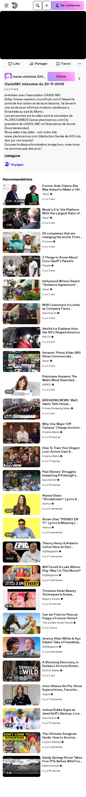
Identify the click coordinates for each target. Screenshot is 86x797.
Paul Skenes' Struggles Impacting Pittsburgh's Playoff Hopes (59, 473)
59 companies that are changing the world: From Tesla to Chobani (61, 235)
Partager (41, 64)
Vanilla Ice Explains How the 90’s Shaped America (61, 330)
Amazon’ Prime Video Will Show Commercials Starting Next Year (61, 354)
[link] (25, 76)
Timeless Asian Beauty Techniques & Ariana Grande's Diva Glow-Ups (60, 592)
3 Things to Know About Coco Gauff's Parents (60, 259)
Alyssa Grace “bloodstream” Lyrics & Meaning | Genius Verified (61, 497)
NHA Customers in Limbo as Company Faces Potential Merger (61, 307)
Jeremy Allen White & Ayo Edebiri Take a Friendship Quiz (61, 640)
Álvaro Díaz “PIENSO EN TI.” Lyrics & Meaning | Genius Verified (60, 521)
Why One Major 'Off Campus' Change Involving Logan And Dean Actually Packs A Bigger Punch (61, 426)
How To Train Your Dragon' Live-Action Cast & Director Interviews (61, 450)
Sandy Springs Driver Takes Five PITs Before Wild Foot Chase (62, 759)
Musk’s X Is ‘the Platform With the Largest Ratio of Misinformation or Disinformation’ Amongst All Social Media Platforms (61, 211)
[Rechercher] (37, 5)
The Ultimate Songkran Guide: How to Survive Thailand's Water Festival (61, 735)
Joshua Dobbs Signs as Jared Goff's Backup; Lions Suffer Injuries (61, 711)
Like (16, 64)
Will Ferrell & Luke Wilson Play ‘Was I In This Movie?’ (61, 569)
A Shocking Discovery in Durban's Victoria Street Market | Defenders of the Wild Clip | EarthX (61, 664)
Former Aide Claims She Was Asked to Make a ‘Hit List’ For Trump (61, 187)
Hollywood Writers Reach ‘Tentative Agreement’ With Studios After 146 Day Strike (62, 283)
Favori (66, 64)
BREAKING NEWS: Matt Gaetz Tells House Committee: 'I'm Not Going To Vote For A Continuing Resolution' (62, 402)
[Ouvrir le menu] (6, 5)
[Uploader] (46, 5)
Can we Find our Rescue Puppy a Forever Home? (60, 616)
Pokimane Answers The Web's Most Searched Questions (59, 378)
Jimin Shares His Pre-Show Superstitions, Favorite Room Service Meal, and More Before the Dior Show (62, 688)
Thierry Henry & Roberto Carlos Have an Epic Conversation (60, 545)
